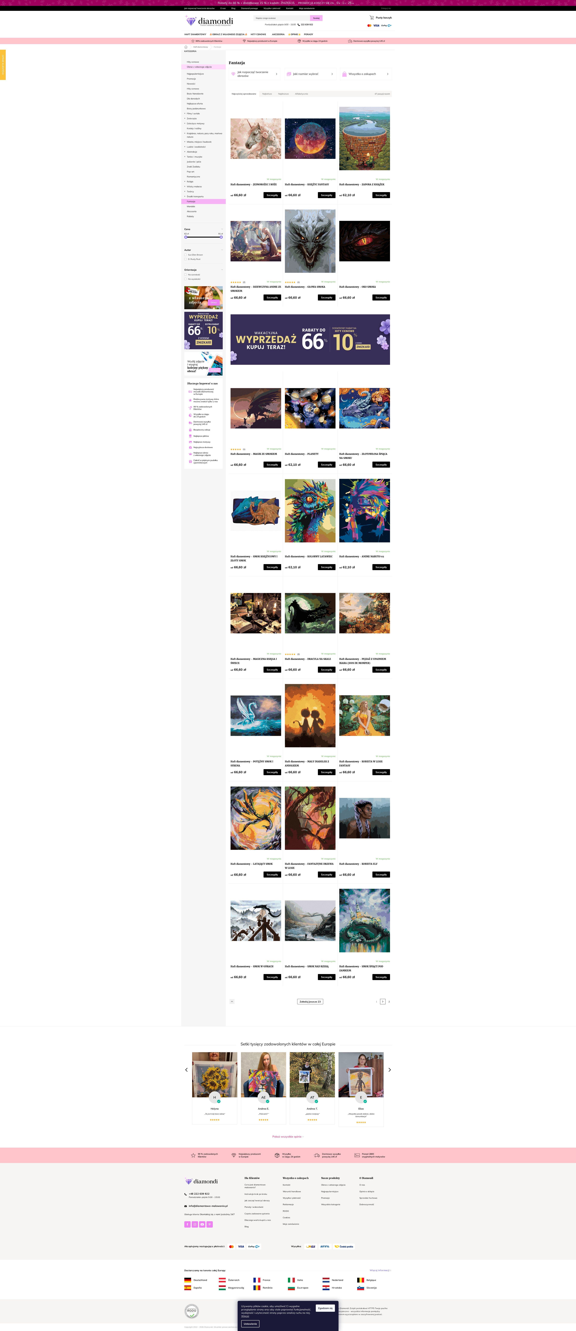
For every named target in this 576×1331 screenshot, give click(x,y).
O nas (223, 8)
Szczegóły (272, 195)
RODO (286, 1211)
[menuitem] (195, 34)
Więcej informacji (379, 1270)
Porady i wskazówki (254, 1207)
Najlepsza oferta (195, 103)
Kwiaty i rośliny (194, 128)
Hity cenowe (193, 62)
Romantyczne (193, 176)
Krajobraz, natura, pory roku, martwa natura (204, 135)
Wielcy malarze (194, 186)
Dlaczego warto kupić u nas (258, 1220)
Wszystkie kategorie (330, 1204)
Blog (233, 8)
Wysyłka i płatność (272, 8)
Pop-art (190, 171)
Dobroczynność (366, 1204)
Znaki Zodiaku (193, 166)
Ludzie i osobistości (196, 146)
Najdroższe (283, 93)
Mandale (191, 206)
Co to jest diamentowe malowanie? (255, 1186)
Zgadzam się (325, 1308)
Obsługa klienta (191, 1214)
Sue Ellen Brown (195, 255)
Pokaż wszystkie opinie (286, 1136)
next (389, 1070)
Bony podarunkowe (196, 108)
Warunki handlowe (292, 1191)
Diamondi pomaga (249, 8)
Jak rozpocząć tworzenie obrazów (199, 8)
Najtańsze (267, 93)
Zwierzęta (192, 118)
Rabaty (190, 216)
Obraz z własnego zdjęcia (199, 66)
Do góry (231, 1001)
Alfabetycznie (301, 93)
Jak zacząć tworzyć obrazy (257, 1200)
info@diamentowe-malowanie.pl (208, 1205)
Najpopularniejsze (195, 73)
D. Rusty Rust (194, 259)
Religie (190, 181)
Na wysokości (194, 279)
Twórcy (190, 191)
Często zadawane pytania (257, 1213)
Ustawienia (250, 1323)
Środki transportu (195, 196)
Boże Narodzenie (195, 93)
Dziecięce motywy (195, 123)
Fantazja (191, 201)
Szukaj (316, 18)
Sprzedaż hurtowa (368, 1198)
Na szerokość (194, 274)
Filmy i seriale (193, 113)
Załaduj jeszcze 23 (310, 1001)
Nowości (191, 83)
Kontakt (289, 8)
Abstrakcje (192, 151)
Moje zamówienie (307, 8)
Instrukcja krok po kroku (256, 1194)
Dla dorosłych (193, 98)
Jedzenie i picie (194, 161)
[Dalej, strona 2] (383, 1001)
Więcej (245, 1316)
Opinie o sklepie (366, 1191)
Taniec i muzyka (194, 156)
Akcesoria (191, 211)
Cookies (286, 1217)
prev (187, 1070)
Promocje (191, 78)
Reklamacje (288, 1204)
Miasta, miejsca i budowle (199, 141)
